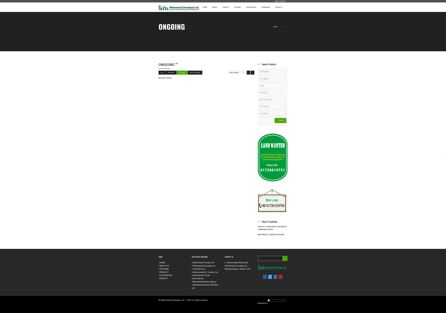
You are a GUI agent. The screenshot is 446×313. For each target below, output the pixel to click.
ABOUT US (164, 266)
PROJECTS (164, 272)
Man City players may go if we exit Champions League (272, 228)
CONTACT (164, 278)
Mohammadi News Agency (204, 282)
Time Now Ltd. (199, 269)
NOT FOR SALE (195, 72)
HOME (162, 263)
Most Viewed (234, 72)
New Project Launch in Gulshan (271, 235)
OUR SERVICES (166, 275)
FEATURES (164, 269)
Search (281, 120)
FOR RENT (182, 72)
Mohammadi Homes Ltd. (203, 263)
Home (275, 27)
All (162, 72)
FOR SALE (171, 72)
